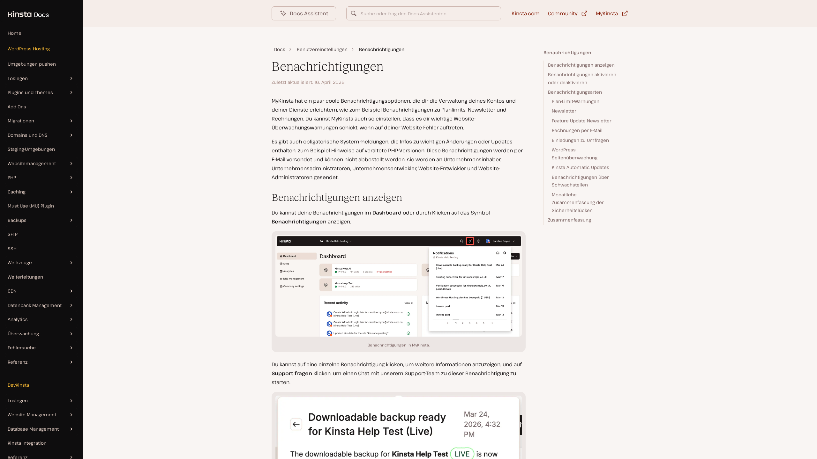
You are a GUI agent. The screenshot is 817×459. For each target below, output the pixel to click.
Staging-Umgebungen (31, 149)
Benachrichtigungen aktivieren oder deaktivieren (582, 78)
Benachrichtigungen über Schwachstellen (580, 181)
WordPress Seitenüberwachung (574, 154)
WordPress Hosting (29, 49)
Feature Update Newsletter (581, 121)
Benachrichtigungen (567, 52)
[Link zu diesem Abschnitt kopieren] (266, 198)
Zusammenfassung (569, 220)
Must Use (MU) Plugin (31, 206)
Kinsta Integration (27, 443)
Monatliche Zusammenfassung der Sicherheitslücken (578, 202)
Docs (279, 49)
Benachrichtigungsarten (575, 92)
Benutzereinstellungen (322, 49)
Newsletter (564, 111)
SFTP (13, 234)
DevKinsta (18, 385)
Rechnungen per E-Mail (577, 130)
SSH (12, 248)
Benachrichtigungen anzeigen (581, 65)
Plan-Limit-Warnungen (575, 101)
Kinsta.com (526, 13)
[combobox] (423, 13)
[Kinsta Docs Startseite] (24, 11)
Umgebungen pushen (32, 64)
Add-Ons (17, 107)
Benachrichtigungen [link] (381, 49)
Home (14, 33)
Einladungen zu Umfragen (580, 140)
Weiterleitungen (25, 277)
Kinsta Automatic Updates (580, 167)
